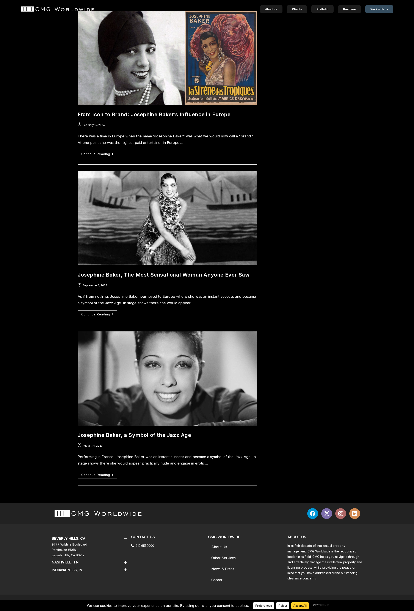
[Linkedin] (354, 513)
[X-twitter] (326, 513)
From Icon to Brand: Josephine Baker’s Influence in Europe (154, 114)
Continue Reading (99, 153)
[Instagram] (340, 513)
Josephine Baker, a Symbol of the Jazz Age (134, 435)
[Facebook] (312, 513)
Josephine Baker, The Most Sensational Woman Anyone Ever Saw (163, 275)
